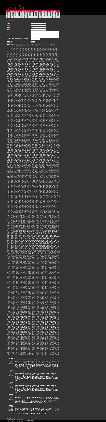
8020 (51, 177)
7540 (19, 170)
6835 (36, 158)
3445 (54, 99)
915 (25, 57)
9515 (29, 204)
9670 (36, 206)
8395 (8, 185)
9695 (54, 206)
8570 (29, 187)
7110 (25, 163)
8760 (9, 191)
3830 (18, 106)
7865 (44, 175)
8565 (25, 187)
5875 (25, 141)
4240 (50, 113)
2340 (43, 80)
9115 (55, 196)
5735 (29, 139)
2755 (29, 88)
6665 (18, 155)
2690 (33, 86)
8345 (23, 184)
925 (31, 57)
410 (37, 49)
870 (50, 55)
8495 (26, 186)
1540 (43, 67)
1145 (22, 60)
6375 (18, 150)
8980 (11, 195)
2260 (37, 79)
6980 (36, 160)
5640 (12, 138)
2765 (36, 88)
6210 (55, 146)
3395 (18, 99)
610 (52, 52)
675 (38, 53)
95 (7, 45)
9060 (16, 196)
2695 (37, 86)
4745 (48, 121)
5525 (33, 135)
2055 (48, 75)
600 (46, 52)
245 (43, 47)
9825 (43, 209)
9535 (43, 204)
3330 (23, 98)
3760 (19, 105)
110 (16, 45)
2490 (47, 83)
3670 (8, 104)
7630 (33, 171)
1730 (23, 70)
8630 (19, 189)
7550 (26, 170)
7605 (15, 171)
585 (37, 52)
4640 (25, 120)
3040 (25, 93)
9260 (54, 199)
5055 (11, 128)
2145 (8, 78)
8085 (47, 179)
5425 (15, 134)
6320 (30, 149)
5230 (30, 130)
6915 (41, 159)
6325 (33, 149)
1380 (33, 64)
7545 (23, 170)
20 (23, 44)
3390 (15, 99)
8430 (33, 185)
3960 (8, 109)
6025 (29, 144)
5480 (54, 134)
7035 (23, 161)
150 (39, 45)
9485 (8, 204)
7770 (29, 174)
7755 (18, 174)
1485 (55, 65)
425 (46, 49)
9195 (8, 199)
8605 (54, 187)
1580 (19, 68)
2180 (33, 78)
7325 (22, 166)
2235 (19, 79)
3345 (33, 98)
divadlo (28, 11)
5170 (40, 129)
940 (40, 57)
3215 (44, 95)
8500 (30, 186)
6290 (9, 149)
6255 (36, 148)
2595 (18, 85)
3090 (9, 94)
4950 (40, 125)
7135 (43, 163)
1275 (9, 63)
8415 (22, 185)
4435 (33, 116)
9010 (33, 195)
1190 (53, 60)
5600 (36, 136)
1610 (41, 68)
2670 (19, 86)
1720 (16, 70)
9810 (33, 209)
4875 (37, 124)
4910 (11, 125)
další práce (43, 11)
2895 (25, 90)
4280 (26, 114)
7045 (30, 161)
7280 (41, 165)
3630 (30, 103)
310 (29, 48)
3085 (57, 93)
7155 (57, 163)
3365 (48, 98)
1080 (29, 59)
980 (11, 58)
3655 (48, 103)
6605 (26, 154)
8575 (33, 187)
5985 (51, 143)
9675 (40, 206)
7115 (29, 163)
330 (41, 48)
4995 (19, 126)
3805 (51, 105)
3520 (55, 100)
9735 (30, 207)
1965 (36, 74)
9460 (41, 202)
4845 (16, 124)
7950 (54, 176)
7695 (26, 172)
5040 (51, 126)
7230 (57, 164)
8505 (33, 186)
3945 (48, 108)
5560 (8, 136)
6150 (12, 146)
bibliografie (20, 11)
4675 (50, 120)
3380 (8, 99)
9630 (8, 206)
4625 (15, 120)
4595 (44, 119)
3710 (36, 104)
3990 (29, 109)
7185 (25, 164)
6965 (25, 160)
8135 (30, 180)
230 (34, 47)
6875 (12, 159)
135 (30, 45)
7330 (25, 166)
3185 (23, 95)
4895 (51, 124)
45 (35, 44)
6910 (37, 159)
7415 (33, 168)
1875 (23, 73)
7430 (44, 168)
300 (23, 48)
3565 (36, 101)
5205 (12, 130)
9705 (9, 207)
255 (49, 47)
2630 (43, 85)
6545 (36, 153)
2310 (22, 80)
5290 (22, 131)
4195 (18, 113)
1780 (8, 72)
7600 (11, 171)
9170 (41, 197)
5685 (44, 138)
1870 (19, 73)
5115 (54, 128)
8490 (23, 186)
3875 (50, 106)
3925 (33, 108)
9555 (57, 204)
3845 (29, 106)
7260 (26, 165)
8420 (25, 185)
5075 (25, 128)
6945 (11, 160)
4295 (37, 114)
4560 (19, 119)
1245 (40, 62)
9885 (33, 210)
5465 (43, 134)
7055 (37, 161)
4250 (57, 113)
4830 (57, 123)
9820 (40, 209)
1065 (18, 59)
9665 (33, 206)
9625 (55, 205)
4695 (12, 121)
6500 (55, 151)
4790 (29, 123)
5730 (25, 139)
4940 (33, 125)
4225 (40, 113)
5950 (26, 143)
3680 (15, 104)
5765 (50, 139)
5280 (15, 131)
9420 (12, 202)
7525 (9, 170)
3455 (9, 100)
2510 (9, 84)
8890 (50, 192)
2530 (23, 84)
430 (49, 49)
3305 (57, 96)
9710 (12, 207)
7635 (36, 171)
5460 (40, 134)
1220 (22, 62)
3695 (25, 104)
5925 (9, 143)
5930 (12, 143)
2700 (41, 86)
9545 (50, 204)
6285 (57, 148)
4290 (33, 114)
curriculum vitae (13, 11)
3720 (43, 104)
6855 (50, 158)
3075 (50, 93)
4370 (40, 115)
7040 (26, 161)
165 (48, 45)
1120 (57, 59)
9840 (54, 209)
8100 (57, 179)
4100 (55, 110)
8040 (15, 179)
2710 (48, 86)
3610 (16, 103)
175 (54, 45)
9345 (11, 201)
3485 (30, 100)
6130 (51, 145)
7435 (48, 168)
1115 (54, 59)
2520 (16, 84)
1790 (15, 72)
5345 (9, 133)
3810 (55, 105)
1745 (33, 70)
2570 (51, 84)
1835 (47, 72)
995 (20, 58)
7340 (33, 166)
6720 (57, 155)
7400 (23, 168)
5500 (16, 135)
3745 (9, 105)
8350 (26, 184)
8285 (33, 182)
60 (42, 44)
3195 (30, 95)
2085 (18, 77)
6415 (47, 150)
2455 (22, 83)
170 (51, 45)
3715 (40, 104)
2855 (48, 89)
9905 (48, 210)
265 (55, 47)
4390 (54, 115)
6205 (51, 146)
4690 (9, 121)
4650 (33, 120)
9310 (37, 200)
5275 (11, 131)
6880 (16, 159)
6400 (36, 150)
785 (52, 54)
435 (52, 49)
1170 (39, 60)
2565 (48, 84)
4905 (8, 125)
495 (35, 50)
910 (22, 57)
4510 (36, 118)
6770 (41, 156)
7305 (8, 166)
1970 (40, 74)
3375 (55, 98)
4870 (33, 124)
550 (16, 52)
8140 (33, 180)
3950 (51, 108)
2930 (50, 90)
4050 (19, 110)
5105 (47, 128)
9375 (33, 201)
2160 (18, 78)
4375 (43, 115)
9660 (29, 206)
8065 (33, 179)
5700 (55, 138)
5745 (36, 139)
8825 (55, 191)
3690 (22, 104)
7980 (23, 177)
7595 (8, 171)
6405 (40, 150)
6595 (19, 154)
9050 (9, 196)
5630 (57, 136)
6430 (57, 150)
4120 (18, 111)
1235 (33, 62)
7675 (12, 172)
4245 (54, 113)
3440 (50, 99)
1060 (15, 59)
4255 (9, 114)
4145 (36, 111)
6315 (26, 149)
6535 (29, 153)
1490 (8, 67)
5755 (43, 139)
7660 (54, 171)
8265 (18, 182)
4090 (48, 110)
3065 (43, 93)
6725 (9, 156)
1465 (41, 65)
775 (46, 54)
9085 (33, 196)
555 (19, 52)
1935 (15, 74)
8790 (30, 191)
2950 (12, 91)
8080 (43, 179)
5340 (57, 131)
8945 (37, 194)
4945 (36, 125)
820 (20, 55)
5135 (15, 129)
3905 (19, 108)
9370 (29, 201)
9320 (44, 200)
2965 (23, 91)
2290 (8, 80)
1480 (51, 65)
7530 (12, 170)
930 (34, 57)
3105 (19, 94)
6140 (58, 145)
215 (25, 47)
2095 (25, 77)
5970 (41, 143)
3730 (50, 104)
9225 (29, 199)
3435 (47, 99)
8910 (12, 194)
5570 (15, 136)
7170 (15, 164)
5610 (43, 136)
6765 (37, 156)
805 (11, 55)
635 (14, 53)
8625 (16, 189)
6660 (15, 155)
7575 (44, 170)
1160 (32, 60)
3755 (16, 105)
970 (58, 57)
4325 (8, 115)
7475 (25, 169)
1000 (23, 58)
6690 (36, 155)
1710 (9, 70)
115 (19, 45)
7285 (44, 165)
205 (19, 47)
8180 (9, 181)
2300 (15, 80)
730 (19, 54)
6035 (36, 144)
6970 (29, 160)
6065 (57, 144)
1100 (43, 59)
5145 (22, 129)
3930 (37, 108)
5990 (55, 143)
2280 (51, 79)
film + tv (33, 11)
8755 (57, 190)
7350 (40, 166)
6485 (44, 151)
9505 (22, 204)
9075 (26, 196)
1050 (8, 59)
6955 (18, 160)
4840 (12, 124)
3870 (47, 106)
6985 (40, 160)
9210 (18, 199)
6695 (40, 155)
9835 (50, 209)
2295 (11, 80)
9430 (19, 202)
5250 (44, 130)
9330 (51, 200)
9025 (43, 195)
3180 (19, 95)
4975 (57, 125)
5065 (18, 128)
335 (44, 48)
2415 (44, 82)
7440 (51, 168)
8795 (33, 191)
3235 (8, 96)
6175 (30, 146)
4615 (8, 120)
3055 (36, 93)
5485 (57, 134)
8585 (40, 187)
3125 (33, 94)
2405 (37, 82)
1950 (25, 74)
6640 (51, 154)
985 (14, 58)
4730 (37, 121)
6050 (47, 144)
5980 (48, 143)
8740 (47, 190)
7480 (29, 169)
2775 (43, 88)
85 (54, 44)
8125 (23, 180)
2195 (43, 78)
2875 (11, 90)
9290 (23, 200)
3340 (30, 98)
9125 (9, 197)
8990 (18, 195)
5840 (51, 140)
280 (11, 48)
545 (13, 52)
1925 (8, 74)
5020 (37, 126)
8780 (23, 191)
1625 (51, 68)
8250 (8, 182)
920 (28, 57)
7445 (55, 168)
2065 (55, 75)
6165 (23, 146)
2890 (22, 90)
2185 (36, 78)
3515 (51, 100)
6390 (29, 150)
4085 (44, 110)
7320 (18, 166)
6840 (40, 158)
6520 (18, 153)
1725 (19, 70)
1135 (15, 60)
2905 (33, 90)
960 (52, 57)
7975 (19, 177)
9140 (19, 197)
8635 (23, 189)
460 (14, 50)
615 (55, 52)
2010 (16, 75)
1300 (26, 63)
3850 (33, 106)
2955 (16, 91)
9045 (57, 195)
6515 (15, 153)
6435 (9, 151)
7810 (57, 174)
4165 (50, 111)
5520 (30, 135)
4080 (41, 110)
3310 (9, 98)
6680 (29, 155)
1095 (40, 59)
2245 (26, 79)
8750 (54, 190)
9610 (44, 205)
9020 (40, 195)
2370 (12, 82)
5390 (41, 133)
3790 (41, 105)
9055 (12, 196)
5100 (43, 128)
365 (10, 49)
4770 (15, 123)
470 (20, 50)
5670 (33, 138)
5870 (22, 141)
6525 (22, 153)
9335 (55, 200)
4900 (55, 124)
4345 (22, 115)
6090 (23, 145)
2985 (37, 91)
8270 (22, 182)
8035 (11, 179)
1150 (25, 60)
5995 (8, 144)
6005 (15, 144)
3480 (26, 100)
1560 (57, 67)
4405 (12, 116)
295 (20, 48)
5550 (51, 135)
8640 (26, 189)
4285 (30, 114)
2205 (50, 78)
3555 (29, 101)
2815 (19, 89)
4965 (50, 125)
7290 (48, 165)
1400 (47, 64)
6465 (30, 151)
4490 (22, 118)
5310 (36, 131)
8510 (37, 186)
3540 (18, 101)
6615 (33, 154)
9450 (33, 202)
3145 (48, 94)
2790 (54, 88)
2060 (51, 75)
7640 (40, 171)
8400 (11, 185)
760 (37, 54)
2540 (30, 84)
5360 (19, 133)
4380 (47, 115)
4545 (9, 119)
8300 (43, 182)
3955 (55, 108)
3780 (33, 105)
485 (29, 50)
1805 (25, 72)
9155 (30, 197)
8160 (48, 180)
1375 (29, 64)
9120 (58, 196)
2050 (44, 75)
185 (7, 47)
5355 (16, 133)
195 (13, 47)
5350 (12, 133)
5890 (36, 141)
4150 (40, 111)
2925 (47, 90)
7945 (50, 176)
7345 (36, 166)
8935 (30, 194)
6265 (43, 148)
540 (10, 52)
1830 (43, 72)
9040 (54, 195)
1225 (25, 62)
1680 (40, 69)
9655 (25, 206)
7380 (9, 168)
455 (11, 50)
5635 (9, 138)
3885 (57, 106)
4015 (47, 109)
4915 (15, 125)
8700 (18, 190)
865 (47, 55)
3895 (12, 108)
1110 (50, 59)
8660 (41, 189)
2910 (36, 90)
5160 (33, 129)
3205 (37, 95)
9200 (11, 199)
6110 (37, 145)
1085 (33, 59)
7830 (19, 175)
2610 (29, 85)
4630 (18, 120)
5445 (29, 134)
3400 (22, 99)
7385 (12, 168)
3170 (12, 95)
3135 (40, 94)
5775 (57, 139)
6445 (16, 151)
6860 (54, 158)
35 (30, 44)
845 (35, 55)
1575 (16, 68)
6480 (41, 151)
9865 (19, 210)
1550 (50, 67)
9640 (15, 206)
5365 (23, 133)
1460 (37, 65)
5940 (19, 143)
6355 (55, 149)
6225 (15, 148)
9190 (55, 197)
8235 (48, 181)
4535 (54, 118)
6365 (11, 150)
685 (44, 53)
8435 (36, 185)
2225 (12, 79)
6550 (40, 153)
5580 (22, 136)
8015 (48, 177)
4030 (57, 109)
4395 (57, 115)
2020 (23, 75)
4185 (11, 113)
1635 (8, 69)
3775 (30, 105)
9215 (22, 199)
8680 (55, 189)
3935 (41, 108)
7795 (47, 174)
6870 (9, 159)
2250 (30, 79)
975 (8, 58)
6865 (57, 158)
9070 (23, 196)
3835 (22, 106)
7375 (57, 166)
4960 (47, 125)
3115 (26, 94)
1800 (22, 72)
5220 (23, 130)
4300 (41, 114)
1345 (8, 64)
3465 (16, 100)
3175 (16, 95)
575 (31, 52)
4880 (41, 124)
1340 (55, 63)
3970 (15, 109)
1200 (8, 62)
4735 (41, 121)
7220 (50, 164)
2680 (26, 86)
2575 (55, 84)
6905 (33, 159)
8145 (37, 180)
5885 (33, 141)
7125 (36, 163)
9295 (26, 200)
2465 (29, 83)
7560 (33, 170)
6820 (25, 158)
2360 (57, 80)
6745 (23, 156)
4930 (25, 125)
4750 (51, 121)
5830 (44, 140)
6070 (9, 145)
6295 (12, 149)
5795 (19, 140)
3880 (54, 106)
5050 (8, 128)
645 (20, 53)
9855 (12, 210)
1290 (19, 63)
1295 (23, 63)
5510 (23, 135)
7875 (51, 175)
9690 (50, 206)
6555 (43, 153)
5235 (33, 130)
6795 (8, 158)
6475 (37, 151)
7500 (43, 169)
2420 (48, 82)
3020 (11, 93)
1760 (44, 70)
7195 (33, 164)
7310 (11, 166)
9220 (25, 199)
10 (18, 44)
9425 (16, 202)
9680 (43, 206)
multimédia (37, 11)
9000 (25, 195)
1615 (44, 68)
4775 (18, 123)
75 (49, 44)
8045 (18, 179)
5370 (26, 133)
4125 (22, 111)
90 (56, 44)
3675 (11, 104)
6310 (23, 149)
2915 (40, 90)
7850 (33, 175)
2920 (43, 90)
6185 (37, 146)
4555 (16, 119)
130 (27, 45)
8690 (11, 190)
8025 (55, 177)
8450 (47, 185)
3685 (18, 104)
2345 (47, 80)
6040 (40, 144)
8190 (16, 181)
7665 (57, 171)
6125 (48, 145)
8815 (48, 191)
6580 (9, 154)
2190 (40, 78)
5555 (55, 135)
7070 (48, 161)
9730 (26, 207)
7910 (25, 176)
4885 (44, 124)
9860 (16, 210)
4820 (50, 123)
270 (58, 47)
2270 (44, 79)
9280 (16, 200)
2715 (51, 86)
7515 (54, 169)
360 (7, 49)
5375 (30, 133)
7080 (55, 161)
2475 (36, 83)
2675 (23, 86)
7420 (37, 168)
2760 (33, 88)
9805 (29, 209)
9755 (44, 207)
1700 (54, 69)
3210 (41, 95)
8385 (51, 184)
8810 (44, 191)
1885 (30, 73)
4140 (32, 111)
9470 (48, 202)
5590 (29, 136)
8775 (19, 191)
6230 (18, 148)
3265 (29, 96)
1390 (40, 64)
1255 (47, 62)
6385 (25, 150)
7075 (51, 161)
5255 (48, 130)
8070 (36, 179)
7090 (11, 163)
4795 (33, 123)
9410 (57, 201)
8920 (19, 194)
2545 (33, 84)
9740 (33, 207)
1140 (18, 60)
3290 (47, 96)
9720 (19, 207)
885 (7, 57)
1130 (11, 60)
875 (53, 55)
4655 (36, 120)
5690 (48, 138)
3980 (22, 109)
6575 (57, 153)
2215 (57, 78)
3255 (22, 96)
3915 (26, 108)
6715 (54, 155)
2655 (9, 86)
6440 (12, 151)
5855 (11, 141)
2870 (8, 90)
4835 (9, 124)
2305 (18, 80)
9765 (51, 207)
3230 (55, 95)
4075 (37, 110)
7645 (43, 171)
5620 (50, 136)
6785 (51, 156)
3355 (41, 98)
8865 (33, 192)
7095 (15, 163)
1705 (57, 69)
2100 (29, 77)
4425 (26, 116)
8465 (57, 185)
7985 (26, 177)
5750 (40, 139)
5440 (25, 134)
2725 (8, 88)
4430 (30, 116)
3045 (29, 93)
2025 (26, 75)
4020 (50, 109)
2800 (9, 89)
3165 (9, 95)
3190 (26, 95)
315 (32, 48)
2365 (9, 82)
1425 (12, 65)
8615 (9, 189)
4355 (29, 115)
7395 (19, 168)
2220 (9, 79)
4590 (41, 119)
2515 (12, 84)
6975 (33, 160)
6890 (23, 159)
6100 (30, 145)
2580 (8, 85)
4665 (43, 120)
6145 (9, 146)
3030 (18, 93)
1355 (15, 64)
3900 (16, 108)
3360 (44, 98)
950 (46, 57)
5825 (41, 140)
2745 (22, 88)
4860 (26, 124)
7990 (30, 177)
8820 (51, 191)
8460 (54, 185)
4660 (40, 120)
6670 (22, 155)
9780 (11, 209)
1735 (26, 70)
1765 (48, 70)
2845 (41, 89)
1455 (33, 65)
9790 (18, 209)
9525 (36, 204)
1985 (50, 74)
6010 (18, 144)
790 (55, 54)
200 (16, 47)
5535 (41, 135)
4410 (16, 116)
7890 (11, 176)
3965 (11, 109)
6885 (19, 159)
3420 (36, 99)
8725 (36, 190)
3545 (22, 101)
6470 (33, 151)
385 (22, 49)
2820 (23, 89)
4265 (16, 114)
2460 (25, 83)
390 (25, 49)
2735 (15, 88)
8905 (9, 194)
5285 (18, 131)
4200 (22, 113)
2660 (12, 86)
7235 (9, 165)
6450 (19, 151)
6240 (25, 148)
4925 (22, 125)
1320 (41, 63)
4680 (54, 120)
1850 (57, 72)
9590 (30, 205)
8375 (44, 184)
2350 (50, 80)
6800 (11, 158)
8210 (30, 181)
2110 (36, 77)
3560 (33, 101)
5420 (11, 134)
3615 (19, 103)
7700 (30, 172)
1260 (50, 62)
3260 (25, 96)
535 (7, 52)
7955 (57, 176)
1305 (30, 63)
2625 (40, 85)
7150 (54, 163)
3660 (51, 103)
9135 (16, 197)
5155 (29, 129)
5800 (23, 140)
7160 (8, 164)
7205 (40, 164)
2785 (50, 88)
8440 (40, 185)
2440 (11, 83)
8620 (12, 189)
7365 (50, 166)
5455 (36, 134)
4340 (18, 115)
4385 (50, 115)
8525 (48, 186)
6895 (26, 159)
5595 (33, 136)
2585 (11, 85)
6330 (37, 149)
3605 (12, 103)
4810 (43, 123)
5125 (8, 129)
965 (55, 57)
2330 (36, 80)
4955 (43, 125)
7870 (48, 175)
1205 (11, 62)
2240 (23, 79)
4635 (22, 120)
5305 (33, 131)
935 (37, 57)
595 (43, 52)
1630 (55, 68)
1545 (47, 67)
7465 (18, 169)
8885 (47, 192)
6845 (43, 158)
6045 (43, 144)
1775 (55, 70)
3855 (36, 106)
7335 (29, 166)
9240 (40, 199)
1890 (33, 73)
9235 (36, 199)
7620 (25, 171)
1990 (54, 74)
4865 (30, 124)
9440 (26, 202)
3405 (25, 99)
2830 (30, 89)
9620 (51, 205)
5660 (26, 138)
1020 (38, 58)
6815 (22, 158)
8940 (33, 194)
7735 (55, 172)
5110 (50, 128)
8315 (54, 182)
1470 (44, 65)
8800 (37, 191)
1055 (11, 59)
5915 (54, 141)
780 (49, 54)
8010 (44, 177)
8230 (44, 181)
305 (26, 48)
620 (58, 52)
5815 (33, 140)
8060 (29, 179)
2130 (50, 77)
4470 (8, 118)
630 (11, 53)
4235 (47, 113)
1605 (37, 68)
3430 (43, 99)
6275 (50, 148)
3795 (44, 105)
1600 (33, 68)
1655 (22, 69)
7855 (37, 175)
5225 (26, 130)
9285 (19, 200)
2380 (19, 82)
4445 (41, 116)
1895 (37, 73)
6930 (51, 159)
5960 (33, 143)
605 (49, 52)
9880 (30, 210)
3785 (37, 105)
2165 (22, 78)
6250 (33, 148)
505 (41, 50)
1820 (36, 72)
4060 (26, 110)
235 (37, 47)
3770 (26, 105)
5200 (9, 130)
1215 (18, 62)
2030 (30, 75)
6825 (29, 158)
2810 (16, 89)
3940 (44, 108)
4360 (33, 115)
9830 (47, 209)
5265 (55, 130)
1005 (27, 58)
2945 (9, 91)
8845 (18, 192)
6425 (54, 150)
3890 (9, 108)
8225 (41, 181)
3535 (15, 101)
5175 (43, 129)
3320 (16, 98)
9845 (57, 209)
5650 (19, 138)
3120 (30, 94)
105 (13, 45)
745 (28, 54)
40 (32, 44)
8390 (55, 184)
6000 (11, 144)
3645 (41, 103)
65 (44, 44)
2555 (41, 84)
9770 (55, 207)
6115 (41, 145)
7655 (50, 171)
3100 (16, 94)
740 (25, 54)
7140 (47, 163)
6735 (16, 156)
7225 (54, 164)
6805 (15, 158)
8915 (16, 194)
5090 (36, 128)
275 (8, 48)
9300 (30, 200)
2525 (19, 84)
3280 (40, 96)
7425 (41, 168)
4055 (23, 110)
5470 (47, 134)
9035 (50, 195)
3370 (51, 98)
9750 (41, 207)
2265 (41, 79)
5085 (33, 128)
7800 (50, 174)
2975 (30, 91)
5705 (8, 139)
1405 (50, 64)
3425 (40, 99)
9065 (19, 196)
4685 (57, 120)
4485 (18, 118)
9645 (18, 206)
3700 (29, 104)
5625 (54, 136)
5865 (18, 141)
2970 (26, 91)
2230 (16, 79)
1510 (22, 67)
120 (22, 45)
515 (47, 50)
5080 (29, 128)
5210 (16, 130)
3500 (41, 100)
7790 (43, 174)
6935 (55, 159)
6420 (50, 150)
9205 (15, 199)
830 (26, 55)
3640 (37, 103)
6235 (22, 148)
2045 (41, 75)
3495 (37, 100)
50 (37, 44)
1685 (43, 69)
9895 (41, 210)
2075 (11, 77)
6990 (43, 160)
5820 (37, 140)
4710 (23, 121)
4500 (29, 118)
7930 (40, 176)
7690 (23, 172)
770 (43, 54)
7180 (22, 164)
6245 (29, 148)
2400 (33, 82)
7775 (33, 174)
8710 (25, 190)
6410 (43, 150)
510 (44, 50)
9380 (36, 201)
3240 (11, 96)
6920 (44, 159)
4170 (54, 111)
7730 (51, 172)
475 (23, 50)
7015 (9, 161)
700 (53, 53)
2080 (15, 77)
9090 (37, 196)
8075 (40, 179)
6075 (12, 145)
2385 (23, 82)
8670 (48, 189)
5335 (54, 131)
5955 (30, 143)
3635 (33, 103)
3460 (12, 100)
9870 (23, 210)
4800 (36, 123)
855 (41, 55)
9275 (12, 200)
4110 (11, 111)
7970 (16, 177)
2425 (51, 82)
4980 (9, 126)
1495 (11, 67)
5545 (48, 135)
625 (8, 53)
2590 (15, 85)
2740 (18, 88)
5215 (19, 130)
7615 (22, 171)
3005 (51, 91)
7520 (57, 169)
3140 (44, 94)
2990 (41, 91)
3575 (43, 101)
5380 (33, 133)
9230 (33, 199)
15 (20, 44)
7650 (47, 171)
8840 (15, 192)
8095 (54, 179)
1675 (36, 69)
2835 (33, 89)
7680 (16, 172)
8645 (30, 189)
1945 (22, 74)
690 (47, 53)
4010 (43, 109)
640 (17, 53)
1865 (16, 73)
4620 (11, 120)
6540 (33, 153)
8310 (50, 182)
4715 (26, 121)
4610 (55, 119)
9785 (15, 209)
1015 (34, 58)
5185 (50, 129)
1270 (57, 62)
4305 (44, 114)
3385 (11, 99)
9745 (37, 207)
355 (56, 48)
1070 (22, 59)
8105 (9, 180)
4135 (29, 111)
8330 (12, 184)
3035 (22, 93)
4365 (36, 115)
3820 (11, 106)
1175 (42, 60)
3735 (54, 104)
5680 (41, 138)
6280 (54, 148)
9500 (18, 204)
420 (43, 49)
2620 (36, 85)
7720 (44, 172)
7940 (47, 176)
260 (52, 47)
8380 (48, 184)
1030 (45, 58)
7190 (29, 164)
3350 (37, 98)
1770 (51, 70)
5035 (48, 126)
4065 (30, 110)
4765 (11, 123)
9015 (36, 195)
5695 (51, 138)
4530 (50, 118)
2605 (25, 85)
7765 (25, 174)
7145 (50, 163)
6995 (47, 160)
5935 (16, 143)
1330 (48, 63)
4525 (47, 118)
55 (39, 44)
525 (53, 50)
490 (32, 50)
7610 (18, 171)
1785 (11, 72)
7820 (12, 175)
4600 (48, 119)
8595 (47, 187)
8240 (51, 181)
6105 (33, 145)
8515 (41, 186)
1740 (30, 70)
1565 (9, 68)
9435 (23, 202)
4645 (29, 120)
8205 (26, 181)
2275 (48, 79)
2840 (37, 89)
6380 (22, 150)
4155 (43, 111)
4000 (36, 109)
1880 (26, 73)
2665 (16, 86)
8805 (41, 191)
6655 (11, 155)
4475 (11, 118)
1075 (25, 59)
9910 (51, 210)
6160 (19, 146)
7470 (22, 169)
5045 (55, 126)
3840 (25, 106)
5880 (29, 141)
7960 (9, 177)
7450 (8, 169)
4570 (26, 119)
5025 (41, 126)
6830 (33, 158)
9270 (9, 200)
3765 (23, 105)
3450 (57, 99)
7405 (26, 168)
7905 (22, 176)
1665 (29, 69)
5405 (51, 133)
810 (14, 55)
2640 (50, 85)
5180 (47, 129)
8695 (15, 190)
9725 (23, 207)
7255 (23, 165)
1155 (28, 60)
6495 (51, 151)
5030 (44, 126)
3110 (23, 94)
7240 (12, 165)
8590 (43, 187)
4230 (43, 113)
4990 (16, 126)
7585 (51, 170)
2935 (54, 90)
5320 (43, 131)
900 (16, 57)
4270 (19, 114)
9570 (16, 205)
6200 (48, 146)
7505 (47, 169)
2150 (11, 78)
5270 (8, 131)
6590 (16, 154)
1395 (43, 64)
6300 (16, 149)
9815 (36, 209)
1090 (36, 59)
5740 (33, 139)
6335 (41, 149)
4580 (33, 119)
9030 (47, 195)
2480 (40, 83)
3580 (47, 101)
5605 (40, 136)
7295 (51, 165)
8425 (29, 185)
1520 (29, 67)
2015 (19, 75)
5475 (50, 134)
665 (32, 53)
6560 (47, 153)
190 (10, 47)
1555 (54, 67)
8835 (11, 192)
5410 (55, 133)
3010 (55, 91)
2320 (29, 80)
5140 (18, 129)
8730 (40, 190)
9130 (12, 197)
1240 (36, 62)
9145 (23, 197)
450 (8, 50)
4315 (51, 114)
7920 (33, 176)
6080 (16, 145)
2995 (44, 91)
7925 (36, 176)
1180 (46, 60)
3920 (30, 108)
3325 (19, 98)
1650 (18, 69)
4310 (48, 114)
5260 (51, 130)
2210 (54, 78)
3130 (37, 94)
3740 (57, 104)
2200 (47, 78)
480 (26, 50)
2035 (33, 75)
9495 (15, 204)
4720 (30, 121)
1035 (48, 58)
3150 (51, 94)
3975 (18, 109)
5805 (26, 140)
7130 (40, 163)
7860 (41, 175)
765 (40, 54)
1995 (57, 74)
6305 (19, 149)
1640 (11, 69)
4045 (16, 110)
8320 (57, 182)
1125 (8, 60)
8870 (36, 192)
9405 (54, 201)
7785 (40, 174)
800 (8, 55)
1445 (26, 65)
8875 (40, 192)
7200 (36, 164)
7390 (16, 168)
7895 (15, 176)
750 (31, 54)
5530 (37, 135)
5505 (19, 135)
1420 (9, 65)
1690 (47, 69)
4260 (12, 114)
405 (34, 49)
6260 (40, 148)
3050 (33, 93)
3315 (12, 98)
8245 (55, 181)
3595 (57, 101)
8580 (36, 187)
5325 (47, 131)
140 (33, 45)
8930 (26, 194)
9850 (9, 210)
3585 (50, 101)
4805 (40, 123)
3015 (8, 93)
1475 (48, 65)
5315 (40, 131)
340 (47, 48)
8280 (29, 182)
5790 (16, 140)
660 (29, 53)
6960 (22, 160)
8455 (50, 185)
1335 (51, 63)
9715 (16, 207)
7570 (41, 170)
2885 (18, 90)
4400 (9, 116)
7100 (18, 163)
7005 (54, 160)
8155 (44, 180)
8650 (33, 189)
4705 (19, 121)
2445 (15, 83)
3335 (26, 98)
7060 (41, 161)
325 (38, 48)
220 (28, 47)
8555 (18, 187)
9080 (30, 196)
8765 (12, 191)
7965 (12, 177)
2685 (30, 86)
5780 (9, 140)
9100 (44, 196)
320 (35, 48)
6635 (48, 154)
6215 (8, 148)
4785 (25, 123)
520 (50, 50)
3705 (33, 104)
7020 (12, 161)
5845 (55, 140)
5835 (48, 140)
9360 (22, 201)
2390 (26, 82)
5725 (22, 139)
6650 (8, 155)
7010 (57, 160)
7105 (22, 163)
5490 (9, 135)
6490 (48, 151)
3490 (33, 100)
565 (25, 52)
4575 (30, 119)
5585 (25, 136)
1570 (12, 68)
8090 (50, 179)
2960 (19, 91)
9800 (25, 209)
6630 (44, 154)
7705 (33, 172)
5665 (30, 138)
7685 (19, 172)
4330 (11, 115)
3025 (15, 93)
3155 (55, 94)
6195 (44, 146)
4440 (37, 116)
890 (10, 57)
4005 (40, 109)
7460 (15, 169)
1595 (30, 68)
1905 (44, 73)
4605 (51, 119)
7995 (33, 177)
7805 (54, 174)
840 (32, 55)
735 (22, 54)
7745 (11, 174)
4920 (18, 125)
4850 (19, 124)
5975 (44, 143)
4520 (43, 118)
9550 (54, 204)
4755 (55, 121)
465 (17, 50)
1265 (54, 62)
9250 (47, 199)
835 (29, 55)
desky (25, 11)
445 (58, 49)
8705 (22, 190)
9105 (48, 196)
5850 (8, 141)
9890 (37, 210)
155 (42, 45)
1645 (15, 69)
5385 (37, 133)
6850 (47, 158)
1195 (56, 60)
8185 (12, 181)
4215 (33, 113)
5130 (11, 129)
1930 (11, 74)
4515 (40, 118)
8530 (51, 186)
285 (14, 48)
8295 (40, 182)
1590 (26, 68)
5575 (18, 136)
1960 (33, 74)
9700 (57, 206)
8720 (33, 190)
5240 (37, 130)
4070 (33, 110)
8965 (51, 194)
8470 (9, 186)
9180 (48, 197)
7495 (40, 169)
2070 (8, 77)
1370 (25, 64)
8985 (15, 195)
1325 (44, 63)
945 (43, 57)
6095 (26, 145)
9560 (9, 205)
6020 (25, 144)
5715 (15, 139)
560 (22, 52)
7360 (47, 166)
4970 (54, 125)
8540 (8, 187)
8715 (29, 190)
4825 (54, 123)
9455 (37, 202)
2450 (18, 83)
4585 (37, 119)
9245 (43, 199)
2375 (16, 82)
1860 (12, 73)
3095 (12, 94)
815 (17, 55)
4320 (55, 114)
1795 (18, 72)
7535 (16, 170)
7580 (48, 170)
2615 (33, 85)
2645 (54, 85)
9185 (51, 197)
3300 (54, 96)
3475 (23, 100)
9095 (41, 196)
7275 (37, 165)
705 (56, 53)
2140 (57, 77)
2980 (33, 91)
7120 (32, 163)
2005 (12, 75)
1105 (47, 59)
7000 (50, 160)
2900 (29, 90)
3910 (23, 108)
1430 (16, 65)
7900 (18, 176)
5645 (16, 138)
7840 (26, 175)
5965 (37, 143)
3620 (23, 103)
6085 (19, 145)
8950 (41, 194)
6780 (48, 156)
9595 (33, 205)
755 (34, 54)
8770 (16, 191)
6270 (47, 148)
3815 (8, 106)
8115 (16, 180)
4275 (23, 114)
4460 (51, 116)
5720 (18, 139)
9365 (25, 201)
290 (17, 48)
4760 (8, 123)
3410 (29, 99)
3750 (12, 105)
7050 (33, 161)
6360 (8, 150)
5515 (26, 135)
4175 (57, 111)
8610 (57, 187)
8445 (43, 185)
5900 (43, 141)
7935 (43, 176)
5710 (11, 139)
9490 (11, 204)
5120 (57, 128)
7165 (11, 164)
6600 (23, 154)
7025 (16, 161)
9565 (12, 205)
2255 (33, 79)
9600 (37, 205)
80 (52, 44)
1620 (48, 68)
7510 (50, 169)
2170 (25, 78)
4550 (12, 119)
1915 (51, 73)
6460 (26, 151)
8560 (22, 187)
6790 (55, 156)
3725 (47, 104)
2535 (26, 84)
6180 (33, 146)
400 (31, 49)
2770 (40, 88)
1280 (12, 63)
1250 (43, 62)
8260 (15, 182)
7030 (19, 161)
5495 (12, 135)
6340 (44, 149)
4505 (33, 118)
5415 (8, 134)
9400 (50, 201)
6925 (48, 159)
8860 (29, 192)
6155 (16, 146)
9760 (48, 207)
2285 (55, 79)
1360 (18, 64)
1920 (55, 73)
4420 (23, 116)
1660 (25, 69)
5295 (25, 131)
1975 (43, 74)
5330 (50, 131)
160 (45, 45)
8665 (44, 189)
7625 (29, 171)
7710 (37, 172)
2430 (55, 82)
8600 (50, 187)
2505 (57, 83)
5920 (57, 141)
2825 (26, 89)
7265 (30, 165)
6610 (30, 154)
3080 (54, 93)
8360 (33, 184)
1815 (33, 72)
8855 (25, 192)
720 (13, 54)
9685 (47, 206)
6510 (11, 153)
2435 (8, 83)
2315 (25, 80)
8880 (43, 192)
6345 (48, 149)
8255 (11, 182)
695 (50, 53)
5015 (33, 126)
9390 (43, 201)
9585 (26, 205)
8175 (58, 180)
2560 (44, 84)
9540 (47, 204)
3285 (43, 96)
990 (17, 58)
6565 (50, 153)
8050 (22, 179)
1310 (33, 63)
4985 (12, 126)
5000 (23, 126)
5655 (23, 138)
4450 (44, 116)
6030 (33, 144)
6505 (8, 153)
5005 (26, 126)
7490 (36, 169)
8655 (37, 189)
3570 (40, 101)
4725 (33, 121)
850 (38, 55)
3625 (26, 103)
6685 (33, 155)
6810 (18, 158)
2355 (54, 80)
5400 (48, 133)
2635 (47, 85)
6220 (11, 148)
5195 (57, 129)
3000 (48, 91)
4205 (25, 113)
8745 (50, 190)
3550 (25, 101)
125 (25, 45)
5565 (11, 136)
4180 (8, 113)
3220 (48, 95)
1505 (18, 67)
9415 (9, 202)
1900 (41, 73)
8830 (8, 192)
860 (44, 55)
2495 (50, 83)
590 (40, 52)
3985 (25, 109)
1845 (54, 72)
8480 (16, 186)
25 (25, 44)
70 (47, 44)
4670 (47, 120)
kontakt (48, 11)
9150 (26, 197)
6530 (25, 153)
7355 (43, 166)
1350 (11, 64)
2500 (54, 83)
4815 (47, 123)
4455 (48, 116)
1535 (40, 67)
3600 (9, 103)
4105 (8, 111)
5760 (47, 139)
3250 (18, 96)
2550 (37, 84)
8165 (51, 180)
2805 (12, 89)
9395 (47, 201)
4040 (12, 110)
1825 (40, 72)
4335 (15, 115)
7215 (47, 164)
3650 (44, 103)
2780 (47, 88)
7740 (8, 174)
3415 (33, 99)
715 (10, 54)
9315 (41, 200)
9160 (33, 197)
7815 (9, 175)
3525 (8, 101)
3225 (51, 95)
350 (53, 48)
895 (13, 57)
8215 (33, 181)
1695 (50, 69)
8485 (19, 186)
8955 (44, 194)
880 (56, 55)
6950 (15, 160)
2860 (51, 89)
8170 (55, 180)
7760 (22, 174)
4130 (25, 111)
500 (38, 50)
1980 (47, 74)
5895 (40, 141)
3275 (36, 96)
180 (57, 45)
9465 (44, 202)
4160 (47, 111)
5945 (23, 143)
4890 (48, 124)
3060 (40, 93)
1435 (19, 65)
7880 (55, 175)
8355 (30, 184)
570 (28, 52)
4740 (44, 121)
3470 (19, 100)
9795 (22, 209)
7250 (19, 165)
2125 (47, 77)
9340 (8, 201)
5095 (40, 128)
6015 (22, 144)
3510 (48, 100)
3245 (15, 96)
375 (16, 49)
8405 (15, 185)
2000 (9, 75)
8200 (23, 181)
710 (7, 54)
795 (58, 54)
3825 (15, 106)
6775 (44, 156)
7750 (15, 174)
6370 (15, 150)
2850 (44, 89)
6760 (33, 156)
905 (19, 57)
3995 (33, 109)
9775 (8, 209)
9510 (25, 204)
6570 (54, 153)
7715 (41, 172)
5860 (15, 141)
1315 (37, 63)
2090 (22, 77)
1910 (48, 73)
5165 (36, 129)
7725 (48, 172)
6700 (43, 155)
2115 (40, 77)
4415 (19, 116)
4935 (29, 125)
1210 (15, 62)
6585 (12, 154)
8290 (36, 182)
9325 (48, 200)
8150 (40, 180)
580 (34, 52)
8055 (25, 179)
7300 (55, 165)
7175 (18, 164)
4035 (9, 110)
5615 (47, 136)
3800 (48, 105)
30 (27, 44)
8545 (11, 187)
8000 (37, 177)
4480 (15, 118)
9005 (29, 195)
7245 (16, 165)
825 (23, 55)
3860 (40, 106)
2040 (37, 75)
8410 (18, 185)
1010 (31, 58)
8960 (48, 194)
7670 (9, 172)
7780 (36, 174)
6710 (50, 155)
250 (46, 47)
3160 (58, 94)
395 (28, 49)
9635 (11, 206)
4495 (25, 118)
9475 (51, 202)
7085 (8, 163)
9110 (51, 196)
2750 (25, 88)
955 (49, 57)
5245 (41, 130)
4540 (57, 118)
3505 (44, 100)
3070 (47, 93)
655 (26, 53)
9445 (30, 202)
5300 (29, 131)
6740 (19, 156)
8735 (43, 190)
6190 (41, 146)
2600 (22, 85)
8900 (57, 192)
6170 (26, 146)
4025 (54, 109)
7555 (30, 170)
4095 (51, 110)
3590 (54, 101)
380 (19, 49)
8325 (9, 184)
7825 (16, 175)
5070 (22, 128)
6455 (23, 151)
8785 (26, 191)
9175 (44, 197)
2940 (57, 90)
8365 (37, 184)
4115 (15, 111)
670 (35, 53)
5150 (25, 129)
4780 (22, 123)
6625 (41, 154)
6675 (25, 155)
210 (22, 47)
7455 (11, 169)
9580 (23, 205)
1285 (16, 63)
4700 (16, 121)
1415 (57, 64)
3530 (11, 101)
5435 (22, 134)
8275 (25, 182)
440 (55, 49)
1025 (41, 58)
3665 (55, 103)
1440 (23, 65)
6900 (30, 159)
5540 (44, 135)
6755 (30, 156)
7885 (8, 176)
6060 (54, 144)
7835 (23, 175)
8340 (19, 184)
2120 (43, 77)
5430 (18, 134)
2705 (44, 86)
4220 (36, 113)
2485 (43, 83)
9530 (40, 204)
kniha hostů (53, 11)
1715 (12, 70)
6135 (55, 145)
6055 (50, 144)
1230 (29, 62)
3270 (33, 96)
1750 (37, 70)
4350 (25, 115)
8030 (8, 179)
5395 (44, 133)
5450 (33, 134)
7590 (55, 170)
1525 (33, 67)
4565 (23, 119)
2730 (11, 88)
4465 (55, 116)
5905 (47, 141)
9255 (50, 199)
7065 (44, 161)
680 (41, 53)
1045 (55, 58)
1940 (18, 74)
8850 (22, 192)
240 (40, 47)
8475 (12, 186)
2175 (29, 78)
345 (50, 48)
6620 (37, 154)
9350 (15, 201)
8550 (15, 187)
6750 (26, 156)
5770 (54, 139)
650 (23, 53)
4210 (29, 113)
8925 (23, 194)
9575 (19, 205)
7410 (30, 168)
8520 (44, 186)
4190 (15, 113)
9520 (33, 204)
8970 (55, 194)
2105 (33, 77)
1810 (29, 72)
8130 (26, 180)
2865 (55, 89)
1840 (50, 72)
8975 (8, 195)
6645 (55, 154)
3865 (43, 106)
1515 (25, 67)
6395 (33, 150)
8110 (12, 180)
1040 (52, 58)
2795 (57, 88)
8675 (51, 189)
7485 (33, 169)
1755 (41, 70)
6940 (8, 160)
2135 (54, 77)
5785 (12, 140)
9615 (48, 205)
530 (56, 50)
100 (10, 45)
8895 (54, 192)
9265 (57, 199)
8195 (19, 181)
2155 (15, 78)
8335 (16, 184)
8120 (19, 180)
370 (13, 49)
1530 (36, 67)
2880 (15, 90)
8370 (41, 184)
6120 (44, 145)
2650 (57, 85)
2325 (33, 80)
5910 (50, 141)
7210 (43, 164)
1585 (23, 68)
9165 (37, 197)
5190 (54, 129)
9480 (55, 202)
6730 (12, 156)
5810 (30, 140)
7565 (37, 170)
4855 (23, 124)
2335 (40, 80)
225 (31, 47)
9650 (22, 206)
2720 (55, 86)
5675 (37, 138)
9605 (41, 205)
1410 (54, 64)
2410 (41, 82)
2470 (33, 83)
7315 (15, 166)
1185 (49, 60)
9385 (40, 201)
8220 (37, 181)
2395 (30, 82)
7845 (30, 175)
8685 (8, 190)
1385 (36, 64)
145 (36, 45)
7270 (33, 165)
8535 (55, 186)
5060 (15, 128)
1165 (35, 60)
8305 (47, 182)
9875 (26, 210)
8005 (41, 177)
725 (16, 54)
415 (40, 49)
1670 (33, 69)
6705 (47, 155)
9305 (33, 200)
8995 (22, 195)
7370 (54, 166)
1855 (9, 73)
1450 (30, 65)
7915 (29, 176)
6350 (51, 149)
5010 (30, 126)
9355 (18, 201)
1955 (29, 74)
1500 (15, 67)
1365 (22, 64)
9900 (44, 210)
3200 (33, 95)
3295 (50, 96)
